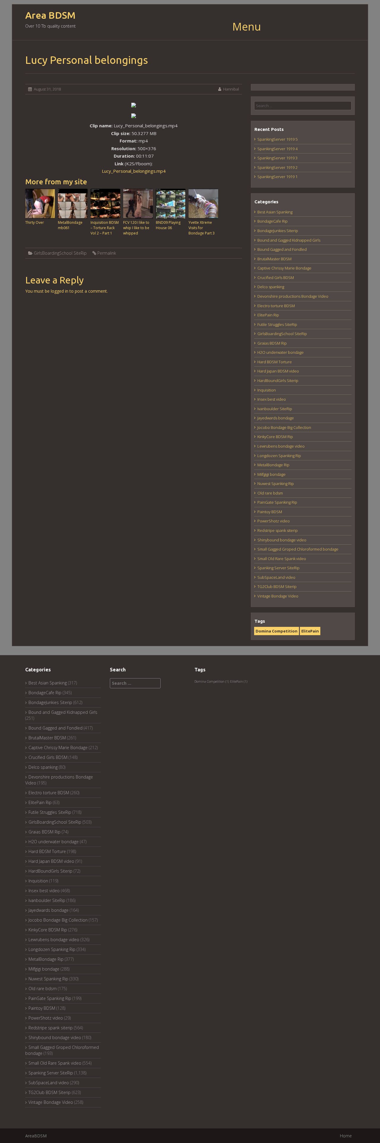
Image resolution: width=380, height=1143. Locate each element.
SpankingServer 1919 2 (277, 167)
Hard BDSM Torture (274, 361)
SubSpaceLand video (276, 577)
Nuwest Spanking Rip (275, 483)
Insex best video (271, 399)
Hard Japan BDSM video (278, 371)
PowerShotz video (273, 521)
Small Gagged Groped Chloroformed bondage (297, 549)
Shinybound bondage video (281, 540)
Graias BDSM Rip (272, 343)
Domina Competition (276, 631)
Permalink (106, 253)
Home (346, 1136)
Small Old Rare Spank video (281, 558)
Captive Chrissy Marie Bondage (284, 268)
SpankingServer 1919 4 (277, 148)
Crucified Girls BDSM (275, 277)
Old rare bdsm (270, 493)
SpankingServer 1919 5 (277, 139)
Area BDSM (50, 15)
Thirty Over (34, 222)
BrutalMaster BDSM (274, 258)
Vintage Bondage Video (277, 596)
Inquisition (266, 390)
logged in (59, 291)
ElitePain (310, 631)
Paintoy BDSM (269, 511)
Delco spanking (270, 286)
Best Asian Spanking (274, 212)
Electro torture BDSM (276, 305)
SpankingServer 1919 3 (277, 158)
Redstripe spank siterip (277, 530)
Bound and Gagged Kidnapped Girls (288, 240)
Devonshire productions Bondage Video (292, 296)
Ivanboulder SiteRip (274, 408)
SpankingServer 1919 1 (277, 176)
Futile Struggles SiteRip (277, 324)
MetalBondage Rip (273, 464)
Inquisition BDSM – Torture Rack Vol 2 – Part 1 (105, 228)
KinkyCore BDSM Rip (275, 436)
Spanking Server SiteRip (278, 567)
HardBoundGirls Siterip (277, 380)
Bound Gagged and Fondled (282, 249)
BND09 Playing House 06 (168, 225)
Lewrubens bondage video (281, 446)
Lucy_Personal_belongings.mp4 (134, 171)
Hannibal (231, 89)
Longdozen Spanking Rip (279, 455)
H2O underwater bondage (280, 352)
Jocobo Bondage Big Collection (284, 427)
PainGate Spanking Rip (277, 502)
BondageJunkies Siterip (277, 230)
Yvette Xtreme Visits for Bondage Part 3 (202, 228)
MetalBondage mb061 (70, 225)
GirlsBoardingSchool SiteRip (60, 253)
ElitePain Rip (268, 315)
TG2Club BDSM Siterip (277, 586)
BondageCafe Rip (272, 221)
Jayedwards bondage (275, 418)
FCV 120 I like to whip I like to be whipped (136, 228)
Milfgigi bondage (271, 474)
